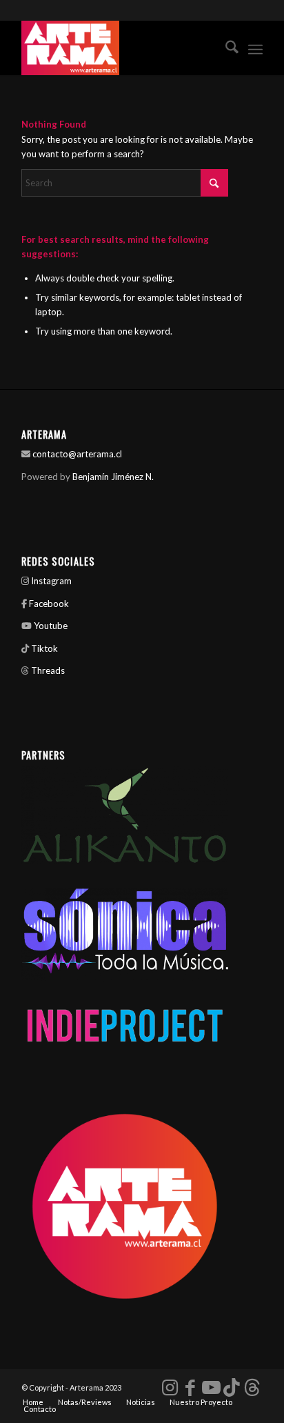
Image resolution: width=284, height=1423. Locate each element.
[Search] (225, 47)
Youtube (51, 625)
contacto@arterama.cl (77, 453)
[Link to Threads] (252, 1387)
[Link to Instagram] (169, 1387)
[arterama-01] (117, 47)
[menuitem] (225, 47)
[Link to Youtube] (211, 1387)
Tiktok (44, 648)
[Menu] (255, 47)
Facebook (49, 603)
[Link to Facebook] (190, 1387)
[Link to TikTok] (231, 1387)
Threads (48, 670)
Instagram (50, 580)
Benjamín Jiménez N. (113, 476)
